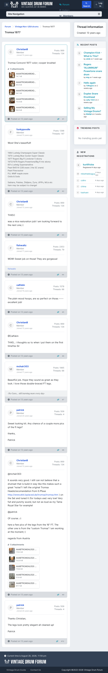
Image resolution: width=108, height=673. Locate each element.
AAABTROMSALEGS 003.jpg (29, 566)
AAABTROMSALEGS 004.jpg (29, 574)
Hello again (90, 82)
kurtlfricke (88, 164)
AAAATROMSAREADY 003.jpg (29, 82)
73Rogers (90, 86)
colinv (83, 180)
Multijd (89, 114)
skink (88, 59)
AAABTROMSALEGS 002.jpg (29, 549)
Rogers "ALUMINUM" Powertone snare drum (93, 69)
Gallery (66, 10)
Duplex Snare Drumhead (91, 95)
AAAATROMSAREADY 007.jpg (29, 107)
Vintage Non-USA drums (27, 26)
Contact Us (35, 670)
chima (83, 186)
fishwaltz (12, 269)
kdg (88, 77)
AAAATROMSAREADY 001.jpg (29, 99)
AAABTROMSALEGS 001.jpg (29, 558)
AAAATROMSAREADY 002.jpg (29, 73)
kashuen (84, 192)
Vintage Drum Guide (16, 670)
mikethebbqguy (88, 174)
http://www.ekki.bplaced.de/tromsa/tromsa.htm (33, 494)
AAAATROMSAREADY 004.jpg (29, 90)
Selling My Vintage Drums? (92, 109)
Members (68, 15)
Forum (66, 4)
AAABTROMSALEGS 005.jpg (29, 583)
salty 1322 (90, 100)
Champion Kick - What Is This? (93, 54)
